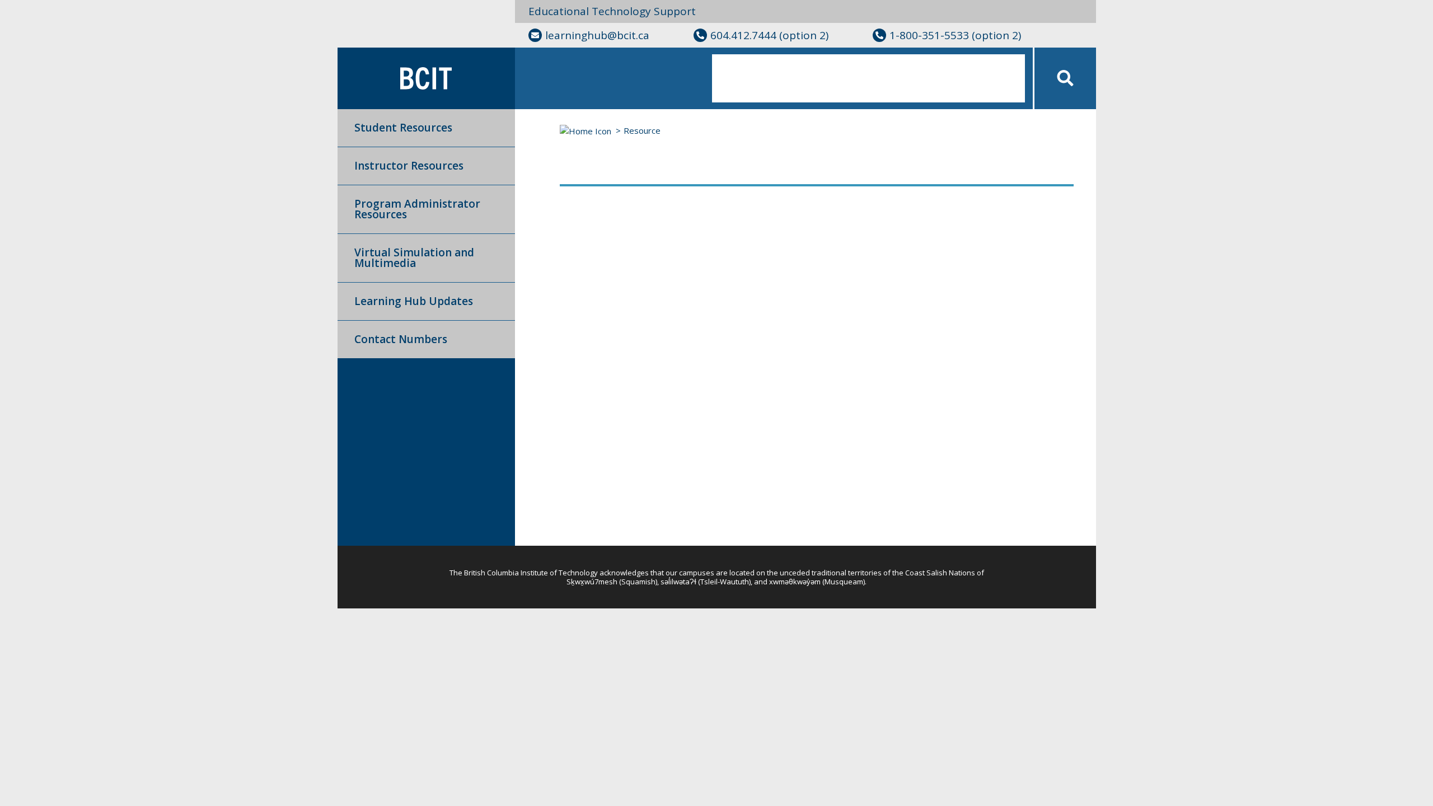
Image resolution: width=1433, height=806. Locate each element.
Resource (642, 130)
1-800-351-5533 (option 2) (955, 35)
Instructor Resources (408, 165)
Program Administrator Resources (417, 209)
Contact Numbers (400, 339)
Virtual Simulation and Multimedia (414, 257)
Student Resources (403, 127)
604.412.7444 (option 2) (769, 35)
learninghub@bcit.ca (597, 35)
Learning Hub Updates (413, 301)
